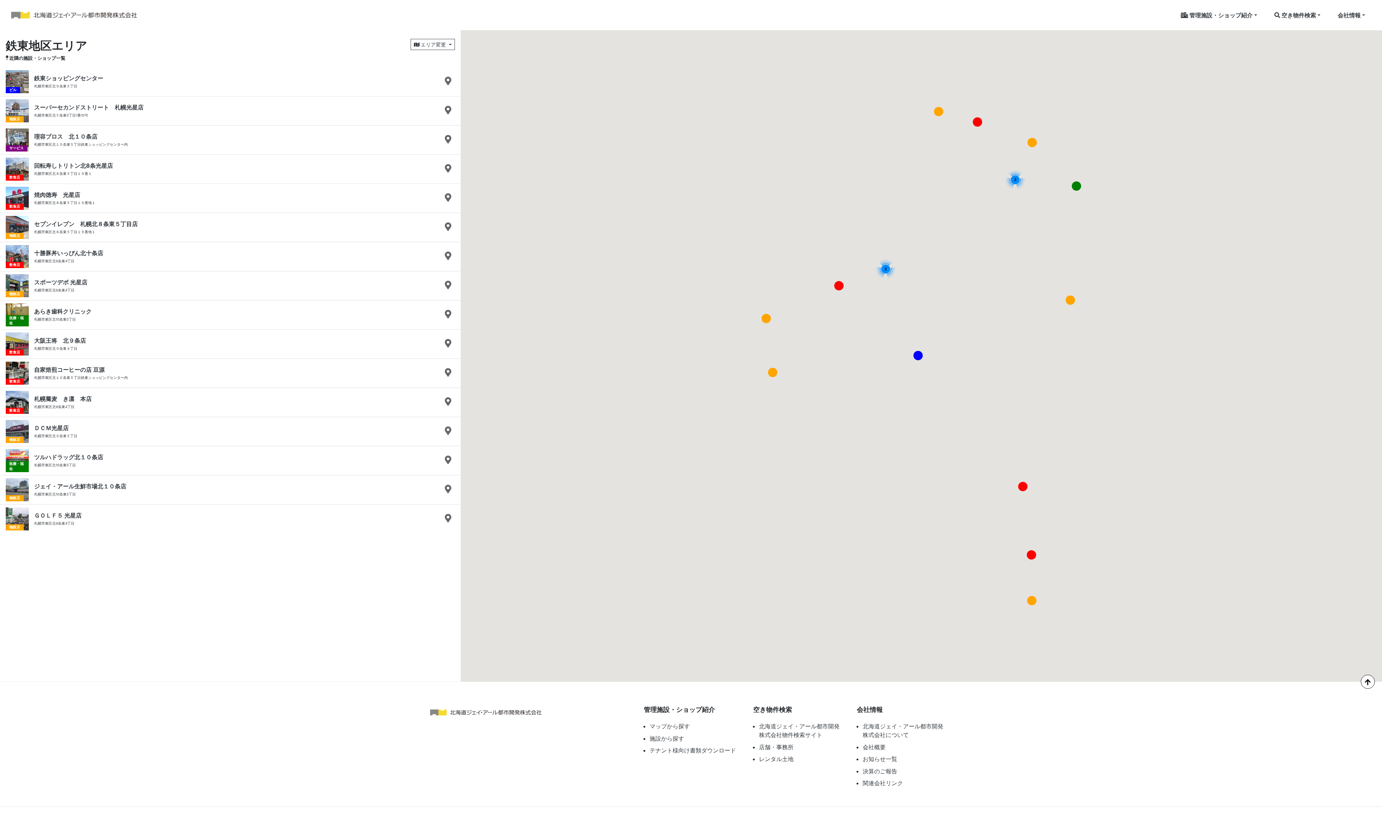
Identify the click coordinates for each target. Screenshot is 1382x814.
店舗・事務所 (776, 747)
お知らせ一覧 (880, 759)
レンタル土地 (776, 759)
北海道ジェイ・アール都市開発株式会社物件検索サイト (799, 730)
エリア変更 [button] (433, 44)
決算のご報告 (880, 771)
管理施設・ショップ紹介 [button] (1220, 15)
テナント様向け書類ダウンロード (693, 750)
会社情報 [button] (1349, 15)
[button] (918, 355)
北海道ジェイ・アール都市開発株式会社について (903, 730)
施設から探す (667, 738)
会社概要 (874, 747)
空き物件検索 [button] (1298, 15)
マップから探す (670, 726)
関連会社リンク (883, 783)
